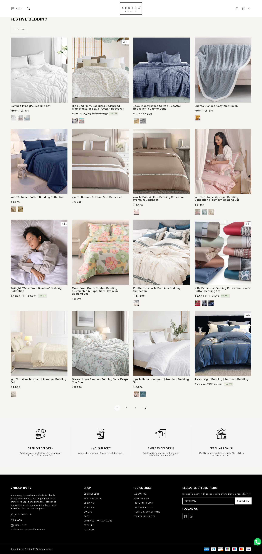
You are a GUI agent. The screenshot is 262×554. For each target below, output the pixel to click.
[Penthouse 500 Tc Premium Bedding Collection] (161, 252)
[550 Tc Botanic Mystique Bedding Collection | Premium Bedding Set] (223, 161)
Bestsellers (92, 494)
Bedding (89, 503)
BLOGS (18, 520)
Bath (87, 516)
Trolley (89, 525)
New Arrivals (92, 498)
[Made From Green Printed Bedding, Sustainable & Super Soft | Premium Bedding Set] (100, 252)
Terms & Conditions (147, 512)
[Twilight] (39, 252)
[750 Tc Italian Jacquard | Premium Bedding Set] (161, 343)
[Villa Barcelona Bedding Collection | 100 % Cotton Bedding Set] (223, 252)
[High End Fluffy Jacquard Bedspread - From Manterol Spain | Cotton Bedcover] (100, 70)
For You (89, 530)
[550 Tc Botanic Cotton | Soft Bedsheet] (100, 161)
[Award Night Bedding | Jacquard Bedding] (223, 343)
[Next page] (145, 408)
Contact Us (141, 498)
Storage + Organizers (98, 521)
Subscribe (243, 501)
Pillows (89, 507)
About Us (140, 494)
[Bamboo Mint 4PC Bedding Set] (39, 70)
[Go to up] (258, 550)
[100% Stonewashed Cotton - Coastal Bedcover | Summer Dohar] (161, 70)
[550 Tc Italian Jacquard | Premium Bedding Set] (39, 343)
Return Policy (143, 503)
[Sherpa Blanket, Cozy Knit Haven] (223, 70)
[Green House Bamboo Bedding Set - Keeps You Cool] (100, 343)
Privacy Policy (144, 507)
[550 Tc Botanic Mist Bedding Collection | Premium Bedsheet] (161, 161)
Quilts (88, 512)
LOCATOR (27, 515)
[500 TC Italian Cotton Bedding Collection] (39, 161)
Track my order (145, 516)
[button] (16, 8)
